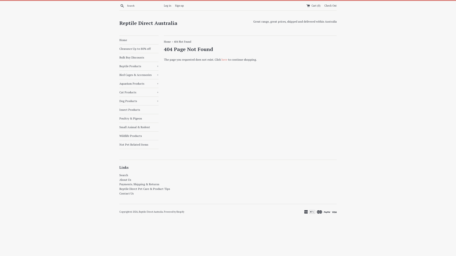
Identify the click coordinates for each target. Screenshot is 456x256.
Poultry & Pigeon (130, 118)
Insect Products (129, 110)
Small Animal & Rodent (134, 127)
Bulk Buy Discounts (131, 57)
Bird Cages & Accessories (139, 75)
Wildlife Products (130, 136)
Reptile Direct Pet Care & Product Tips (144, 189)
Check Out (330, 5)
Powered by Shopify (174, 211)
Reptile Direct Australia (148, 23)
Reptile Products (139, 66)
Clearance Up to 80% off (135, 49)
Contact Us (126, 193)
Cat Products (139, 92)
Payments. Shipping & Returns (139, 184)
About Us (125, 180)
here (224, 60)
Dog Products (139, 101)
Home (123, 40)
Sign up (179, 5)
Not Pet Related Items (133, 144)
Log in (167, 5)
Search (123, 175)
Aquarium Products (139, 84)
